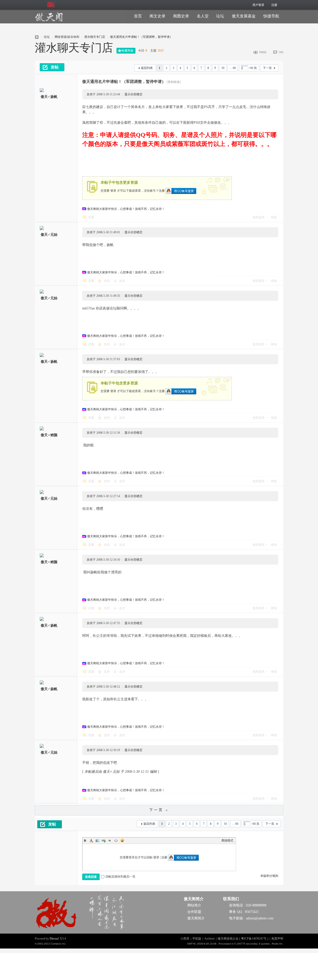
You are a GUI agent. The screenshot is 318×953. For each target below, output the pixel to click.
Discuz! (54, 938)
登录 (113, 190)
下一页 (267, 68)
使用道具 (259, 217)
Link (103, 840)
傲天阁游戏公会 (37, 35)
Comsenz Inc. (58, 943)
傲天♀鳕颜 (49, 435)
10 (222, 68)
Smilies (122, 840)
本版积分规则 (269, 876)
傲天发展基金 (244, 16)
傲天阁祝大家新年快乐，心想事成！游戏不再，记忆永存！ (126, 209)
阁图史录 (181, 16)
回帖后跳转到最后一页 (120, 876)
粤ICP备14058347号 (254, 938)
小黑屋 (184, 938)
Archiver (209, 938)
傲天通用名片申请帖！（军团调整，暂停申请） (141, 37)
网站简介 (194, 905)
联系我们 (231, 899)
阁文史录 (157, 16)
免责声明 (277, 938)
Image (97, 840)
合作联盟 (194, 912)
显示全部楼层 (133, 94)
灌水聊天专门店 (94, 37)
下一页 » (159, 810)
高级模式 (227, 840)
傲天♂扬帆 (49, 97)
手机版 (196, 938)
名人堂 (203, 16)
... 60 (233, 68)
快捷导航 (271, 16)
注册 (274, 5)
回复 (91, 217)
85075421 (252, 912)
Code (116, 840)
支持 (107, 281)
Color (91, 840)
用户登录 (258, 5)
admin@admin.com (260, 918)
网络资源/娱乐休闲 (67, 37)
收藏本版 (127, 50)
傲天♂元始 (49, 235)
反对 (122, 281)
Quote (109, 840)
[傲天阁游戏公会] (49, 20)
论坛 (220, 16)
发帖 (55, 67)
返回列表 (147, 68)
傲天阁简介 (194, 899)
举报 (274, 217)
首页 (138, 16)
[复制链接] (174, 82)
